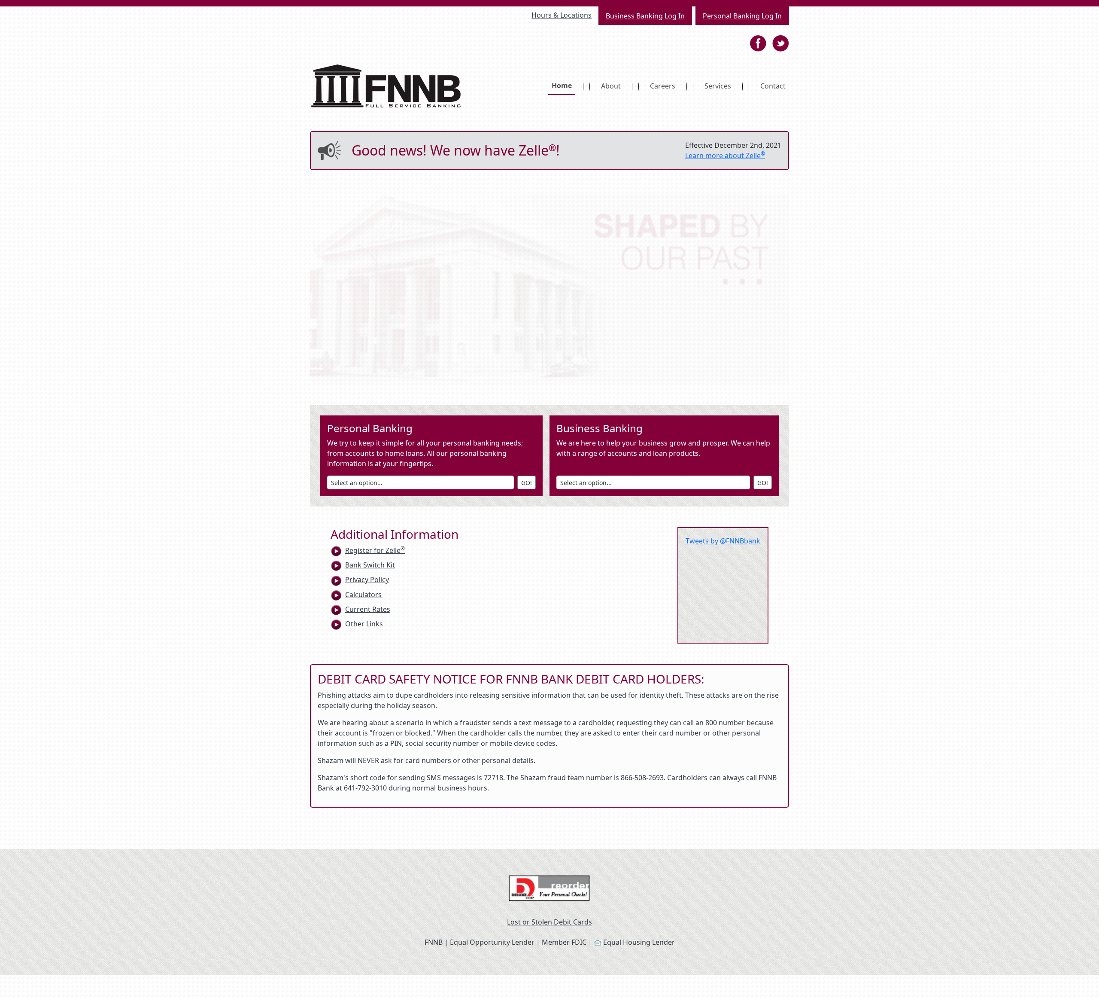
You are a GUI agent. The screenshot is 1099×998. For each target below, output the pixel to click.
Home (563, 85)
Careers (662, 86)
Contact (773, 86)
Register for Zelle (375, 550)
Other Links (364, 624)
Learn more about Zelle (725, 155)
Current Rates (367, 609)
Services (717, 86)
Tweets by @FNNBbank (723, 541)
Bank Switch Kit (370, 565)
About (611, 86)
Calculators (363, 594)
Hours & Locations (561, 15)
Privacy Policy (367, 579)
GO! (526, 483)
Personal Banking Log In (742, 16)
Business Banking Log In (645, 16)
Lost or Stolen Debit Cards (549, 922)
